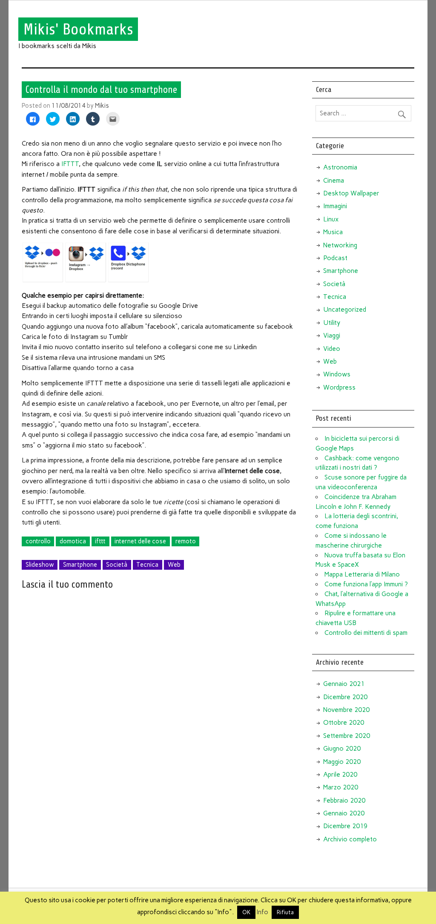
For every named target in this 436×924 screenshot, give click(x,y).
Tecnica (147, 564)
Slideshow (40, 564)
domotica (73, 541)
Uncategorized (344, 309)
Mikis (102, 105)
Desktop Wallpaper (351, 193)
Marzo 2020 (340, 787)
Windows (336, 374)
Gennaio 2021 (343, 684)
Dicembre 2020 (345, 697)
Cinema (333, 180)
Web (174, 564)
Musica (333, 232)
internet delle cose (140, 541)
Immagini (335, 206)
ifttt (100, 541)
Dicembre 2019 (345, 826)
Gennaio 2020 (343, 813)
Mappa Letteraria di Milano (362, 574)
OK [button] (246, 912)
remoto (185, 541)
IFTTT (70, 164)
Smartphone (80, 564)
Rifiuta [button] (285, 912)
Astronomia (340, 167)
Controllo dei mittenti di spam (365, 633)
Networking (340, 245)
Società (116, 564)
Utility (331, 323)
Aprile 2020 (340, 774)
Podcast (335, 258)
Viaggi (331, 335)
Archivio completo (350, 839)
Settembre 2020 (346, 736)
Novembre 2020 (346, 710)
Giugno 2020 (342, 748)
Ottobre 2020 (343, 722)
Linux (330, 219)
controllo (38, 541)
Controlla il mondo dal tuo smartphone (101, 89)
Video (331, 349)
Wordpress (339, 387)
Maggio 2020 (342, 762)
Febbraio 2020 (344, 800)
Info (262, 912)
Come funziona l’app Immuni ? (366, 584)
